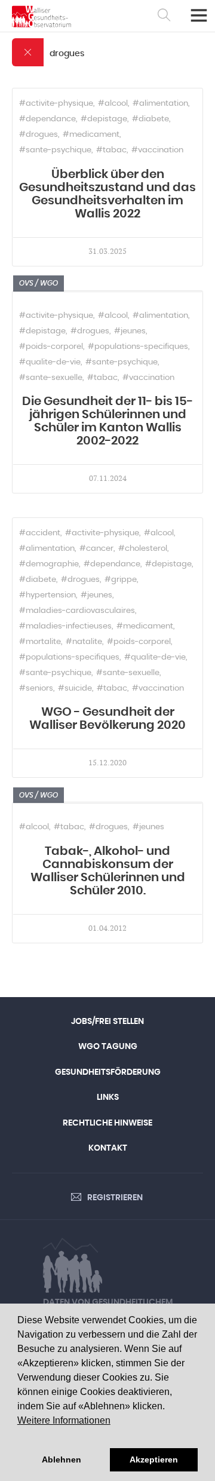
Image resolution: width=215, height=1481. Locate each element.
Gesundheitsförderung (108, 1072)
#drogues (38, 135)
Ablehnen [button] (61, 1459)
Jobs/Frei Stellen (107, 1021)
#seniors (36, 688)
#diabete (150, 119)
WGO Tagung (107, 1046)
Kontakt (107, 1148)
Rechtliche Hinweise (107, 1123)
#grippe (121, 580)
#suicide (75, 688)
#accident (39, 533)
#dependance (47, 119)
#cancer (96, 549)
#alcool (113, 104)
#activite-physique (56, 104)
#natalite (84, 642)
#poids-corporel (51, 347)
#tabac (111, 150)
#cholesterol (142, 549)
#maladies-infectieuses (65, 626)
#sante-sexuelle (50, 378)
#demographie (49, 564)
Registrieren (115, 1198)
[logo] (41, 16)
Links (108, 1097)
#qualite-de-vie (50, 362)
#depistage (104, 119)
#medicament (91, 135)
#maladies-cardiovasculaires (77, 611)
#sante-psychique (55, 150)
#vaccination (157, 150)
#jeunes (130, 331)
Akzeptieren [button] (154, 1459)
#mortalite (40, 642)
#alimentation (160, 104)
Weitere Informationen (63, 1420)
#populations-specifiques (138, 347)
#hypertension (47, 595)
